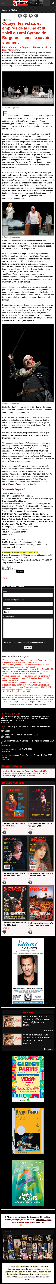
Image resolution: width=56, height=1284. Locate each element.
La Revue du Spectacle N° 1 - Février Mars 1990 (14, 874)
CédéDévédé (16, 699)
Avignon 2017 (39, 697)
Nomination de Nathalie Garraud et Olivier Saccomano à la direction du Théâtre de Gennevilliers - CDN (27, 754)
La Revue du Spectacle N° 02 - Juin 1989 (40, 825)
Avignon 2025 (32, 704)
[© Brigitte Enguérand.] (28, 72)
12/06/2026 (27, 1025)
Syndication (27, 1225)
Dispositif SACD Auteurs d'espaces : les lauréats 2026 (27, 761)
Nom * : (6, 591)
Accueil (5, 10)
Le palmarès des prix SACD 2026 (18, 738)
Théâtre (14, 10)
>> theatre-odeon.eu (11, 547)
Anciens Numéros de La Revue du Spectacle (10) (24, 771)
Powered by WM (40, 1225)
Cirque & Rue (48, 695)
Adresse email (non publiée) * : (15, 600)
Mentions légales (43, 1220)
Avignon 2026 (42, 704)
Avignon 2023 (47, 702)
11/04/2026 (27, 1043)
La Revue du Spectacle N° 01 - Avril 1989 (14, 824)
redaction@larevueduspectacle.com (28, 1222)
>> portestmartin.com (12, 562)
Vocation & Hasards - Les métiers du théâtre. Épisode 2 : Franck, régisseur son (38, 1019)
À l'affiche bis (38, 695)
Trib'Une (23, 699)
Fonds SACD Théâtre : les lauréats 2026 (21, 724)
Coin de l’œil (12, 702)
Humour (4, 697)
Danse (11, 695)
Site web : (7, 608)
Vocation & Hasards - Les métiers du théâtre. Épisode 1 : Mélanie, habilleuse (38, 1037)
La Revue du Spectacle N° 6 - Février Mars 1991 (40, 874)
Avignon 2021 (27, 702)
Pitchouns (18, 697)
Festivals (11, 697)
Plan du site (14, 1225)
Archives (19, 702)
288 (28, 691)
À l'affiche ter (23, 704)
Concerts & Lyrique (20, 695)
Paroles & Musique (27, 697)
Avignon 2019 (6, 699)
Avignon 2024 (14, 704)
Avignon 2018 (48, 697)
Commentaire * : (9, 617)
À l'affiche (30, 695)
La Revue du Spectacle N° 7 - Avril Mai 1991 (14, 924)
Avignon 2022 (37, 702)
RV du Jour (31, 699)
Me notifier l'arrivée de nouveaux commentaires (26, 643)
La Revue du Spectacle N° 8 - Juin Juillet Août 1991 (40, 924)
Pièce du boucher (41, 699)
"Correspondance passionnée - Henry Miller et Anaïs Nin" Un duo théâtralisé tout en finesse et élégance (28, 670)
